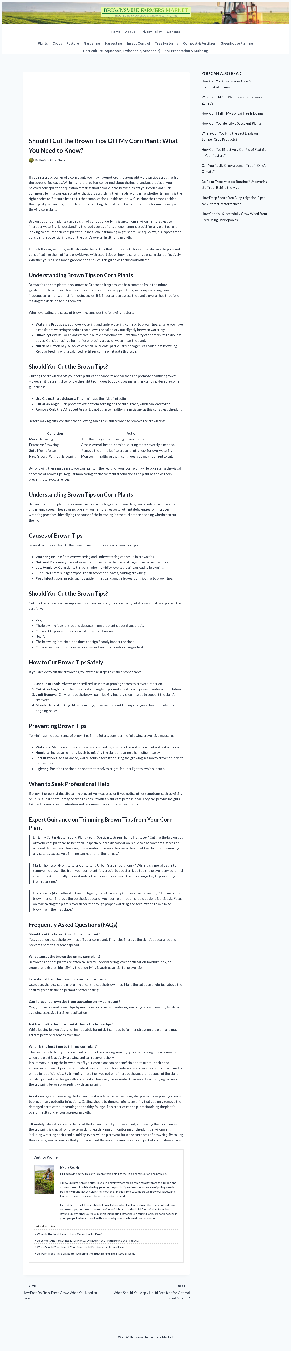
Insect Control (138, 43)
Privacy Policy (151, 32)
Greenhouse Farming (236, 43)
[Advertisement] (106, 100)
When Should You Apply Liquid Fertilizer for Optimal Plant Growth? (152, 1292)
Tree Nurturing (166, 43)
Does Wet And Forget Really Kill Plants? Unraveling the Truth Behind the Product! (88, 1240)
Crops (57, 43)
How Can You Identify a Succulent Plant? (231, 123)
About (130, 32)
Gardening (92, 43)
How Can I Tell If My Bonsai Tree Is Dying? (232, 113)
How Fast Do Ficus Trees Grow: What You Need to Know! (60, 1292)
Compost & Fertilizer (199, 43)
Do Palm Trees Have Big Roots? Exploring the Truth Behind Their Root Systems (86, 1253)
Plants (43, 43)
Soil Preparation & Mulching (186, 51)
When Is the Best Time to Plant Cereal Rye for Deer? (70, 1234)
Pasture (73, 43)
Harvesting (113, 43)
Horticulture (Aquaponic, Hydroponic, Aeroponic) (121, 51)
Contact (173, 32)
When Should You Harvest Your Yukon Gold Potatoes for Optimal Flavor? (82, 1247)
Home (115, 32)
